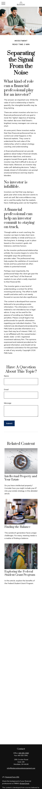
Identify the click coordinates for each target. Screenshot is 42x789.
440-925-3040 (23, 753)
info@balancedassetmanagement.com (21, 768)
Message (7, 403)
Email (6, 389)
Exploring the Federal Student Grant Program (19, 573)
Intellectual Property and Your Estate (20, 477)
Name (6, 376)
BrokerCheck (24, 783)
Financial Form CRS (12, 777)
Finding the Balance (17, 527)
